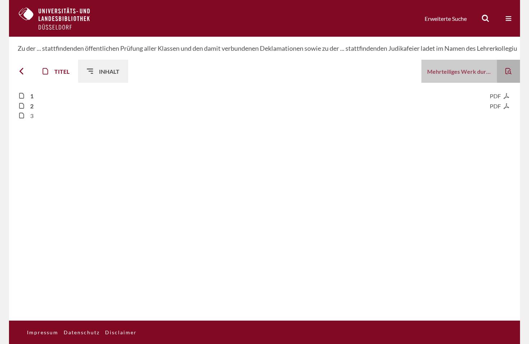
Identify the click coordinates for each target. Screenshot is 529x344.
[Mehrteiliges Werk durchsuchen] (508, 71)
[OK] (485, 18)
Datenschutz (82, 332)
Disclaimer (121, 332)
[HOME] (59, 18)
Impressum (42, 332)
